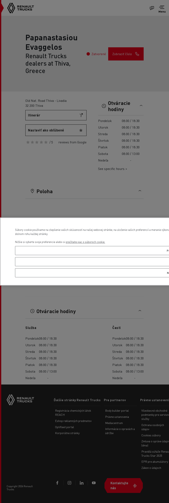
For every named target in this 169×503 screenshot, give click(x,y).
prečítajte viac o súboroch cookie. (85, 242)
